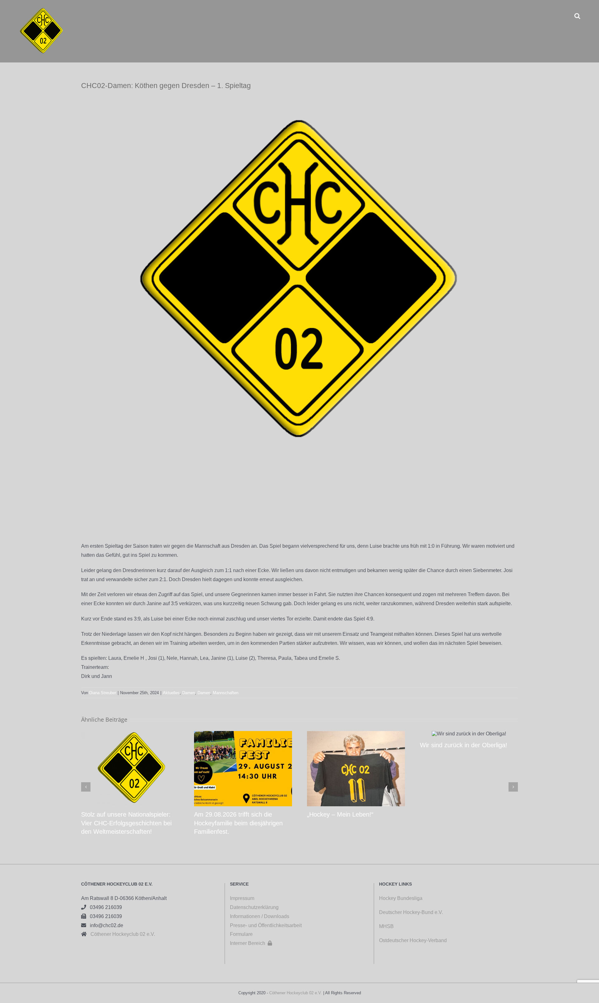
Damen (188, 692)
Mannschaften (225, 692)
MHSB (386, 926)
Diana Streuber (102, 692)
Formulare (241, 934)
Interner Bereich (251, 943)
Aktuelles (171, 692)
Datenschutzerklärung (254, 907)
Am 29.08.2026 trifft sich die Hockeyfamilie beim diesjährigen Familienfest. (238, 823)
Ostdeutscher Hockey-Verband (413, 940)
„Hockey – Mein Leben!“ (340, 814)
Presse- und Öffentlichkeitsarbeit (266, 925)
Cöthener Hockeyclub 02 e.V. (121, 934)
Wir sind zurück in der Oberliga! (463, 745)
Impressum (242, 898)
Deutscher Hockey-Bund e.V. (411, 912)
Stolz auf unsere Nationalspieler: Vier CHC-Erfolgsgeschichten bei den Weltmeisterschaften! (126, 823)
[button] (577, 16)
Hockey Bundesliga (400, 898)
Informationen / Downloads (259, 916)
